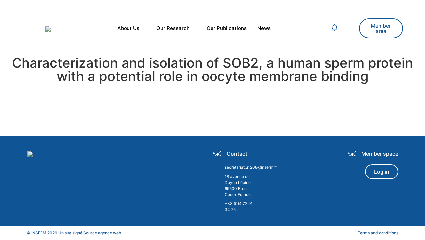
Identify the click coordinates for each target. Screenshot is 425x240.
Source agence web (102, 232)
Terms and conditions (378, 232)
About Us (128, 28)
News (264, 28)
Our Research (173, 28)
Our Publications (227, 28)
